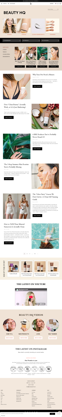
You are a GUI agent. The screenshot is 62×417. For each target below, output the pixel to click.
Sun (1, 402)
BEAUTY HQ (14, 12)
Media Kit (33, 405)
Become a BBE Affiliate (20, 395)
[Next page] (37, 254)
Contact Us (49, 392)
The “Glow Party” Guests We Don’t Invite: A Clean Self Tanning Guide (45, 197)
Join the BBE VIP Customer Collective (22, 393)
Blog (32, 393)
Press (33, 395)
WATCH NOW (9, 337)
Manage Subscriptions (51, 402)
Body (2, 396)
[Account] (58, 3)
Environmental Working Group (37, 404)
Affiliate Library (18, 399)
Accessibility (49, 407)
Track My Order (49, 396)
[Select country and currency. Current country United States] (55, 3)
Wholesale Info (18, 401)
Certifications (34, 396)
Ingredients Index (34, 398)
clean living (6, 54)
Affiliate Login (18, 398)
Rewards (48, 395)
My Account (49, 393)
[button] (60, 3)
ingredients (6, 56)
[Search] (57, 3)
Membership (18, 392)
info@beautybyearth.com (31, 386)
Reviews (33, 401)
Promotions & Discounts (51, 404)
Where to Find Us (3, 404)
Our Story (33, 392)
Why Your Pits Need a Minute (43, 74)
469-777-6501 (31, 384)
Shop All (5, 3)
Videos (4, 52)
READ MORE (19, 66)
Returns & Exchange (50, 398)
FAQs (48, 401)
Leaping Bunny (34, 402)
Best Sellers (12, 3)
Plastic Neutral (34, 399)
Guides (5, 49)
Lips (1, 401)
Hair (1, 399)
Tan (8, 3)
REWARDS (51, 3)
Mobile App (49, 405)
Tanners (2, 393)
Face (1, 398)
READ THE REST (37, 86)
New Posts (5, 47)
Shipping (48, 399)
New (1, 392)
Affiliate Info (18, 396)
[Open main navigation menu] (1, 3)
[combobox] (52, 9)
